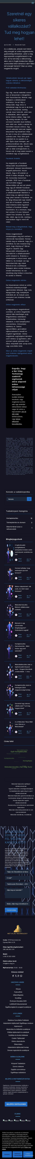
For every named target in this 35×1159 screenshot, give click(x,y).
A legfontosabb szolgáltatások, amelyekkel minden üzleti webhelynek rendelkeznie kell (24, 549)
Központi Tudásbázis (18, 1063)
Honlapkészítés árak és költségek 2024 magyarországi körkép (23, 687)
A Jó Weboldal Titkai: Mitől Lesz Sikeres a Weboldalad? (24, 724)
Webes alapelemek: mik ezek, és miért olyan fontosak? (23, 589)
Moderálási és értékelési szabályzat (18, 1029)
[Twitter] (16, 976)
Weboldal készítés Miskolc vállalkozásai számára (22, 607)
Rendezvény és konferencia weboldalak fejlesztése (21, 806)
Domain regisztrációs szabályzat (18, 1050)
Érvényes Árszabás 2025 (18, 1001)
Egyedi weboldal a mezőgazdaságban (21, 788)
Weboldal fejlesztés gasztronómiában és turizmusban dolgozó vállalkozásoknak (21, 797)
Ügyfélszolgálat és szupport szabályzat (18, 1007)
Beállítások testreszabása (18, 1154)
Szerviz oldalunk (18, 1066)
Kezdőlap (18, 998)
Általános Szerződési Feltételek (18, 1020)
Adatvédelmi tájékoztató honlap (18, 1047)
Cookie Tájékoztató (18, 1038)
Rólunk (18, 989)
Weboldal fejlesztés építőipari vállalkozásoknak (20, 785)
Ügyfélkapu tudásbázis (18, 1072)
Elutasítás (7, 1154)
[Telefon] (21, 976)
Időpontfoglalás (18, 995)
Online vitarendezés (18, 1041)
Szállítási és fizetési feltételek (18, 1035)
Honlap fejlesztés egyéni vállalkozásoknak (21, 802)
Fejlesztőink (18, 992)
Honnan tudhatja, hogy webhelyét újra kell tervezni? (22, 570)
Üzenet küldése (11, 910)
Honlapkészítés (12, 518)
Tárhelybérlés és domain (15, 522)
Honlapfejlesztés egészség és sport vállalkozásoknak (20, 792)
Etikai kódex (18, 1044)
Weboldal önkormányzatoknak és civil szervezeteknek (21, 811)
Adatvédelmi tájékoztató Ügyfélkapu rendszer (18, 1023)
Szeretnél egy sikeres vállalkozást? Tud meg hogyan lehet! (22, 706)
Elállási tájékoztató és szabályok (18, 1032)
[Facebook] (13, 976)
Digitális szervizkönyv (18, 1069)
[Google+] (19, 976)
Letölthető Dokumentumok (18, 1004)
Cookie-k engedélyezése (29, 1154)
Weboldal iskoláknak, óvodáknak (20, 814)
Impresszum (18, 1026)
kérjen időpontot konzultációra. (17, 421)
